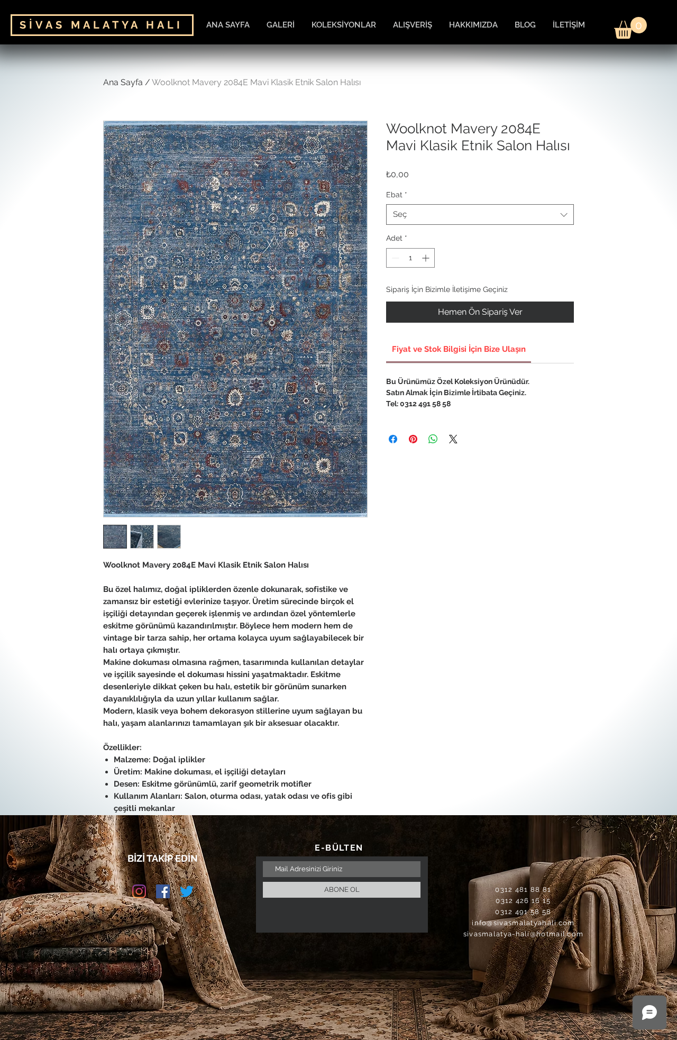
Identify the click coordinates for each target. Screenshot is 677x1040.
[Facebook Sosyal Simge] (163, 891)
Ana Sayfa (123, 82)
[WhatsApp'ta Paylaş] (433, 439)
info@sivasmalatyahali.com (523, 923)
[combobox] (480, 214)
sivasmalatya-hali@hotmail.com (523, 934)
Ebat (396, 194)
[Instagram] (139, 891)
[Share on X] (453, 439)
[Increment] (426, 258)
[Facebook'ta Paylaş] (393, 439)
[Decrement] (394, 258)
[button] (630, 28)
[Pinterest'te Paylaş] (413, 439)
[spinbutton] (410, 258)
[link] (459, 349)
